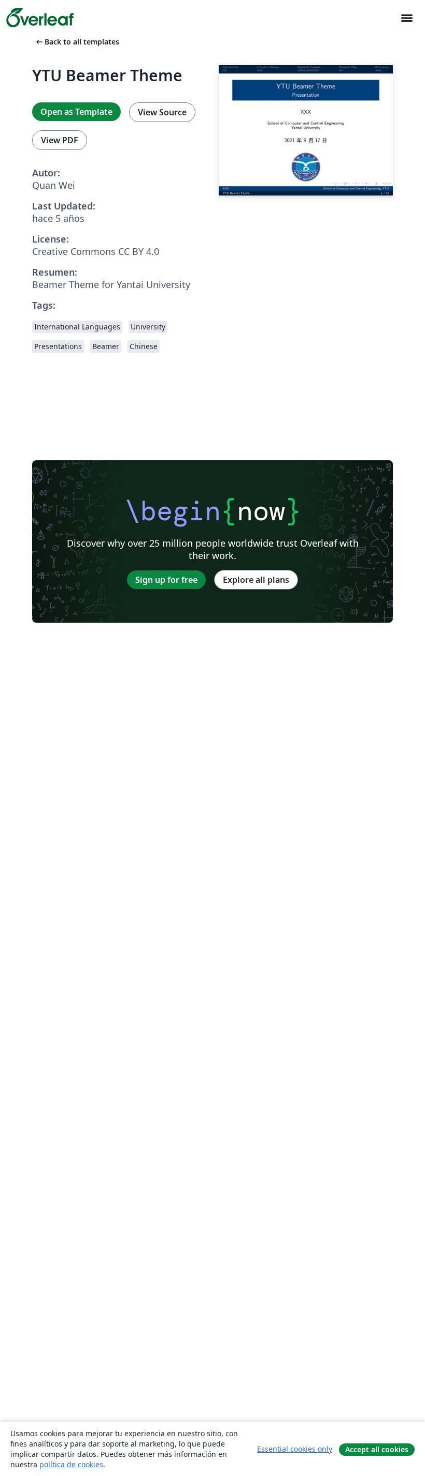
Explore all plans (256, 579)
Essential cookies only (294, 1449)
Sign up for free (166, 579)
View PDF (59, 140)
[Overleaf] (40, 17)
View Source (162, 112)
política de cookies (71, 1464)
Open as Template (76, 111)
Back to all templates (76, 42)
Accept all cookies (376, 1449)
